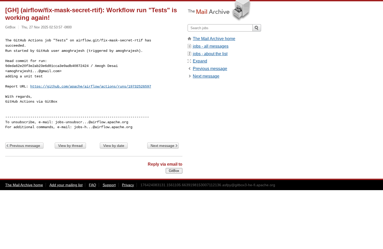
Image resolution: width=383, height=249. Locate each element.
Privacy (128, 185)
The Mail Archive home (214, 38)
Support (109, 185)
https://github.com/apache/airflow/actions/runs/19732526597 (90, 86)
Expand (200, 61)
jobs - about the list (210, 54)
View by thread (70, 146)
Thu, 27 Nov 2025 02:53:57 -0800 (46, 27)
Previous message (25, 146)
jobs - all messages (210, 46)
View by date (113, 146)
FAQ (92, 185)
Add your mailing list (66, 185)
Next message (162, 146)
